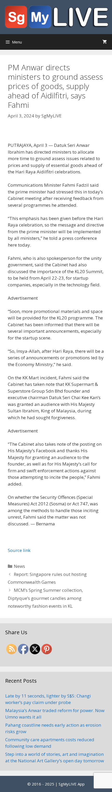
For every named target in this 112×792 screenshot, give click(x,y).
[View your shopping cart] (104, 42)
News (19, 566)
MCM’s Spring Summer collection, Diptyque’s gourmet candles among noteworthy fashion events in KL (45, 598)
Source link (19, 550)
